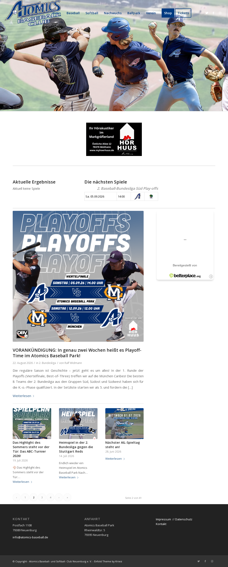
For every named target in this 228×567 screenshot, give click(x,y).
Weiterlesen (22, 395)
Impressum (163, 519)
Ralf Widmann (73, 363)
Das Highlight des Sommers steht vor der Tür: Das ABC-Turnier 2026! (31, 449)
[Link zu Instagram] (220, 13)
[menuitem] (57, 13)
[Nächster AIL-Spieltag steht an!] (124, 423)
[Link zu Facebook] (213, 13)
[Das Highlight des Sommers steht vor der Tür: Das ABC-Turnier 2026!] (32, 423)
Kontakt (161, 524)
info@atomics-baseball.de (30, 537)
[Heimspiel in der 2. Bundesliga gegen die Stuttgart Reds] (78, 423)
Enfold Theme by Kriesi (108, 561)
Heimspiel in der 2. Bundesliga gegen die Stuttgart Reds (76, 446)
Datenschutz (183, 519)
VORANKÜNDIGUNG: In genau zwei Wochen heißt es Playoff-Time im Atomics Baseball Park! (77, 353)
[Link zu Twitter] (207, 13)
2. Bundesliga (47, 363)
